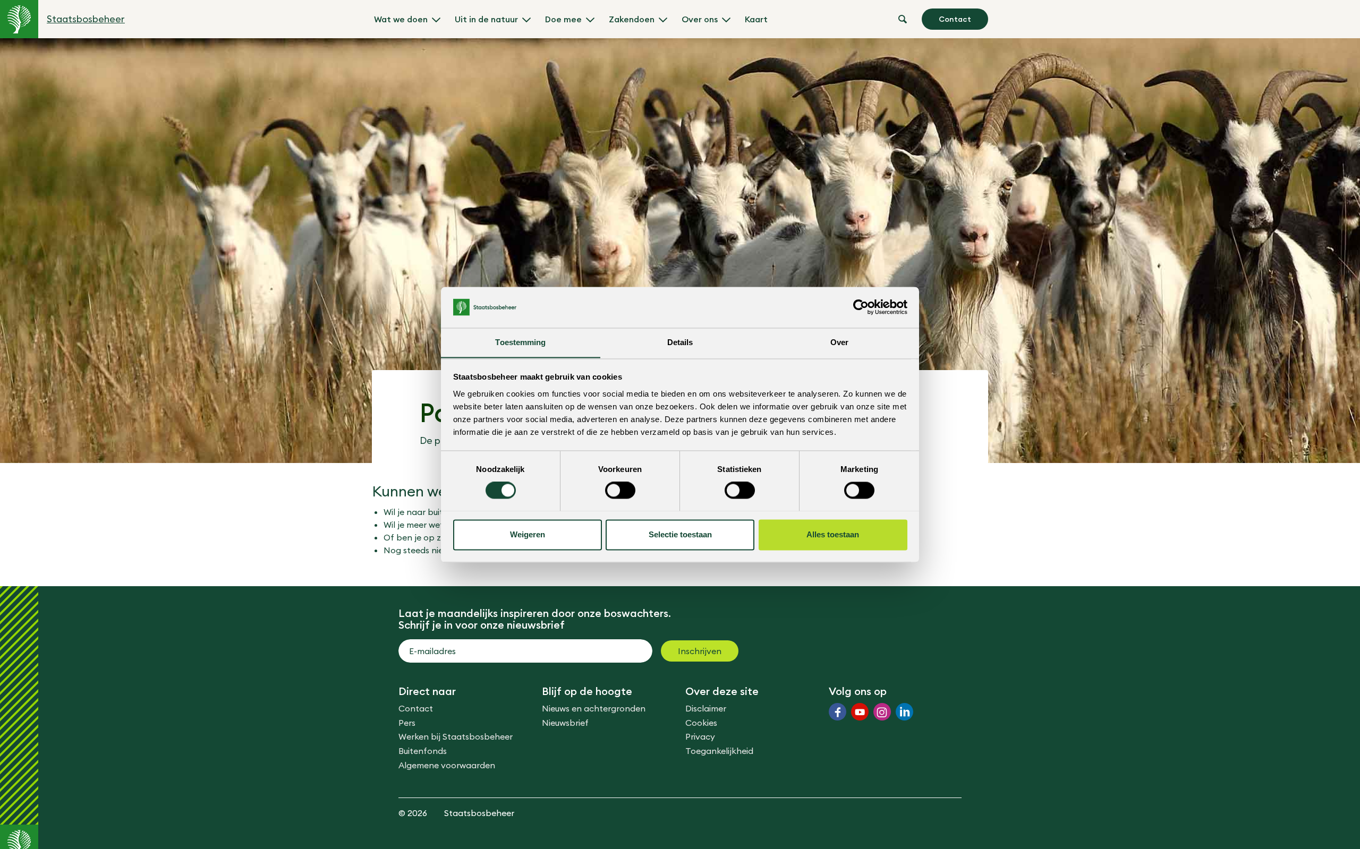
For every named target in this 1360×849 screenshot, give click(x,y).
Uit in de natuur (486, 19)
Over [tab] (839, 342)
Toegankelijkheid (719, 750)
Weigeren (527, 534)
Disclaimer (705, 708)
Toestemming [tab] (520, 342)
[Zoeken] (902, 19)
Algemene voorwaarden (446, 765)
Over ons (700, 19)
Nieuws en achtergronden (593, 708)
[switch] (620, 490)
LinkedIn (904, 712)
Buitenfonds (422, 750)
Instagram (882, 712)
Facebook (837, 712)
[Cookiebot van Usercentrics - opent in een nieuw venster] (860, 307)
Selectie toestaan (680, 534)
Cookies (701, 722)
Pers (406, 722)
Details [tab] (680, 342)
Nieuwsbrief (565, 722)
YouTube (860, 712)
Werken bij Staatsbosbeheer (455, 736)
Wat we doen (401, 19)
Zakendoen (631, 19)
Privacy (700, 736)
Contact (955, 19)
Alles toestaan (832, 534)
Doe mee (563, 19)
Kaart (756, 19)
